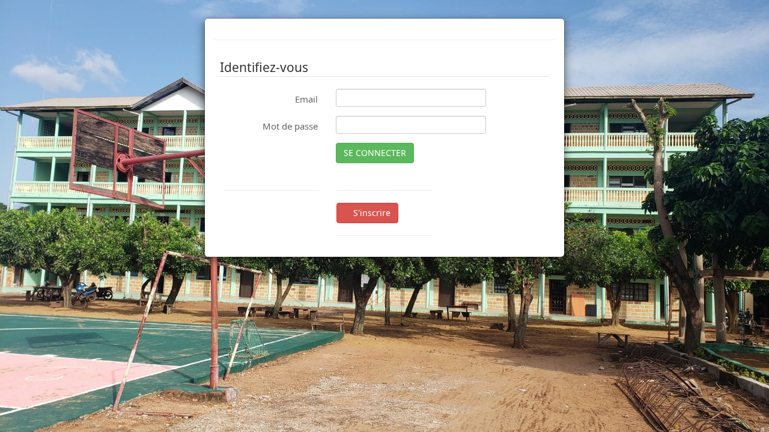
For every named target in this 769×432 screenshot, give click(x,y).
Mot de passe (290, 126)
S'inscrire (371, 212)
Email (306, 99)
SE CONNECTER (375, 152)
